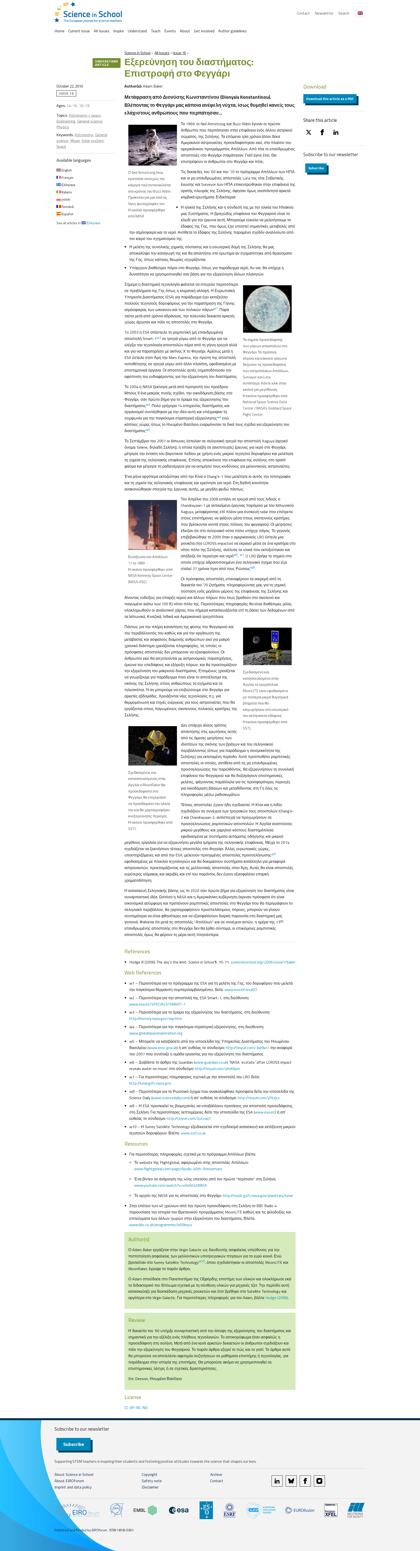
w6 (236, 554)
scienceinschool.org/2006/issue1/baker (263, 962)
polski (65, 199)
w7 (242, 554)
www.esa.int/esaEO (240, 989)
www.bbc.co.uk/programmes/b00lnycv (160, 1225)
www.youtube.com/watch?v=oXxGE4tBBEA (170, 1185)
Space (61, 146)
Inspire (118, 31)
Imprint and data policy (73, 1487)
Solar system (93, 140)
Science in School (137, 53)
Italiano (66, 192)
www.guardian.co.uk (211, 1062)
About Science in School (73, 1474)
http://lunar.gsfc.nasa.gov (150, 1083)
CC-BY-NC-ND (136, 1407)
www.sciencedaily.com (170, 1098)
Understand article (106, 63)
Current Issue (79, 31)
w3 (148, 404)
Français (67, 177)
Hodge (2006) (276, 1298)
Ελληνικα (68, 184)
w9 (273, 854)
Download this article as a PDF (330, 98)
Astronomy (84, 135)
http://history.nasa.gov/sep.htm (155, 1018)
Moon (75, 140)
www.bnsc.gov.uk (163, 1048)
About (185, 31)
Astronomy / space (85, 115)
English (66, 170)
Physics (62, 127)
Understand (137, 31)
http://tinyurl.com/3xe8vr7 (247, 1048)
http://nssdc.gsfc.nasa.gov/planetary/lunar (258, 1195)
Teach (155, 31)
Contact (303, 13)
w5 (148, 429)
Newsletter (324, 13)
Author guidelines (232, 31)
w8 (252, 567)
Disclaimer (150, 1487)
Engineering (65, 121)
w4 (219, 417)
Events (170, 31)
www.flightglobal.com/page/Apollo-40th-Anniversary (178, 1169)
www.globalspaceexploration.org (156, 1033)
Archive (216, 1474)
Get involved (204, 31)
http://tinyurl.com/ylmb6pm (217, 1068)
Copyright (150, 1474)
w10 (202, 1261)
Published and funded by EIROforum (80, 1530)
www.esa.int (265, 1112)
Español (67, 213)
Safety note (152, 1481)
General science (89, 121)
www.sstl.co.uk (193, 1133)
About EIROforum (69, 1481)
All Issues (101, 31)
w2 (159, 337)
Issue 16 (179, 53)
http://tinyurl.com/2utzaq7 (189, 1118)
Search (343, 13)
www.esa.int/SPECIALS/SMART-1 (157, 1004)
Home (59, 31)
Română (67, 206)
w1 (216, 308)
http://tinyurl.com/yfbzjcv (259, 1098)
